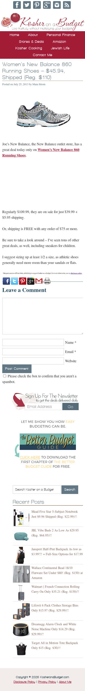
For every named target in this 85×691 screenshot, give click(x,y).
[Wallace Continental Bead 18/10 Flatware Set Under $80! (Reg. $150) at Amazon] (22, 574)
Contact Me (42, 55)
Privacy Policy (47, 682)
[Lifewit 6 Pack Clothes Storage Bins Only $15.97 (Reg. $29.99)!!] (22, 611)
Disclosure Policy (24, 682)
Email (69, 351)
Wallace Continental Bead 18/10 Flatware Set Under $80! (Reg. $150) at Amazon (57, 573)
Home (14, 35)
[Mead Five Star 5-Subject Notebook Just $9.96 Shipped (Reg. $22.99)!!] (22, 517)
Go (70, 406)
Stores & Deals (31, 41)
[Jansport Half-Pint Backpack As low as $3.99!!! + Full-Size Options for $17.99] (22, 555)
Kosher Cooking (28, 48)
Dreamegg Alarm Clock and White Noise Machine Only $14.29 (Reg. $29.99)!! (54, 629)
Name (69, 342)
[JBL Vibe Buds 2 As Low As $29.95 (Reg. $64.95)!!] (22, 536)
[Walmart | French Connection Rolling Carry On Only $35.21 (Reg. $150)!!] (22, 593)
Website (70, 360)
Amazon (59, 41)
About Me (65, 682)
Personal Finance (61, 35)
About (33, 35)
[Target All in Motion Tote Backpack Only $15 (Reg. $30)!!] (22, 649)
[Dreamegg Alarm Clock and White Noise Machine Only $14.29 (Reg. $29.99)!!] (22, 630)
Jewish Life (60, 48)
